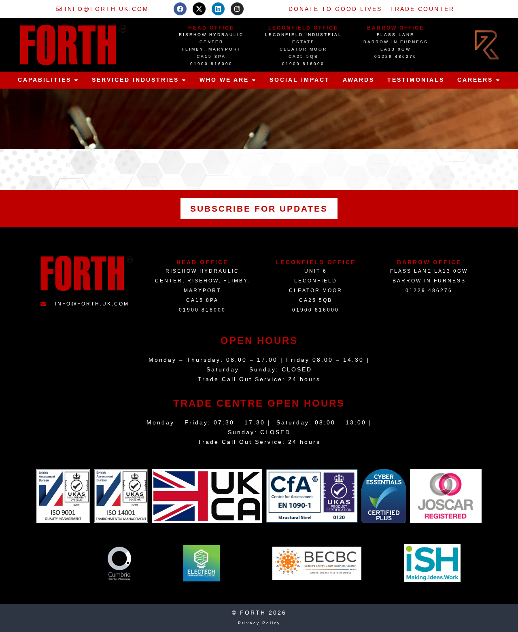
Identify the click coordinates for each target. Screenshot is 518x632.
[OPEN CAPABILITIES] (76, 80)
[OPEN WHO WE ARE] (254, 80)
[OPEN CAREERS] (498, 80)
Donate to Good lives (335, 9)
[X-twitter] (199, 8)
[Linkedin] (218, 8)
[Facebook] (180, 8)
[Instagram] (237, 8)
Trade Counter (422, 9)
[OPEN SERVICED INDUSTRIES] (184, 80)
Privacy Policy (259, 623)
